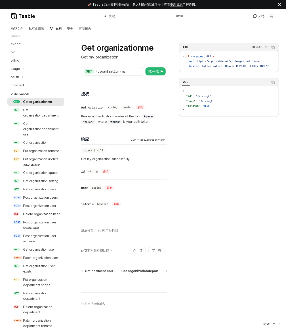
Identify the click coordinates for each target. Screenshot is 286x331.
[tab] (186, 82)
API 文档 (56, 28)
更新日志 (176, 4)
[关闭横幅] (279, 4)
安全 (70, 28)
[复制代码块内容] (273, 47)
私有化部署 (36, 28)
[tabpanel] (228, 101)
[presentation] (39, 182)
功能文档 (17, 28)
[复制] (140, 71)
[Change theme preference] (271, 16)
